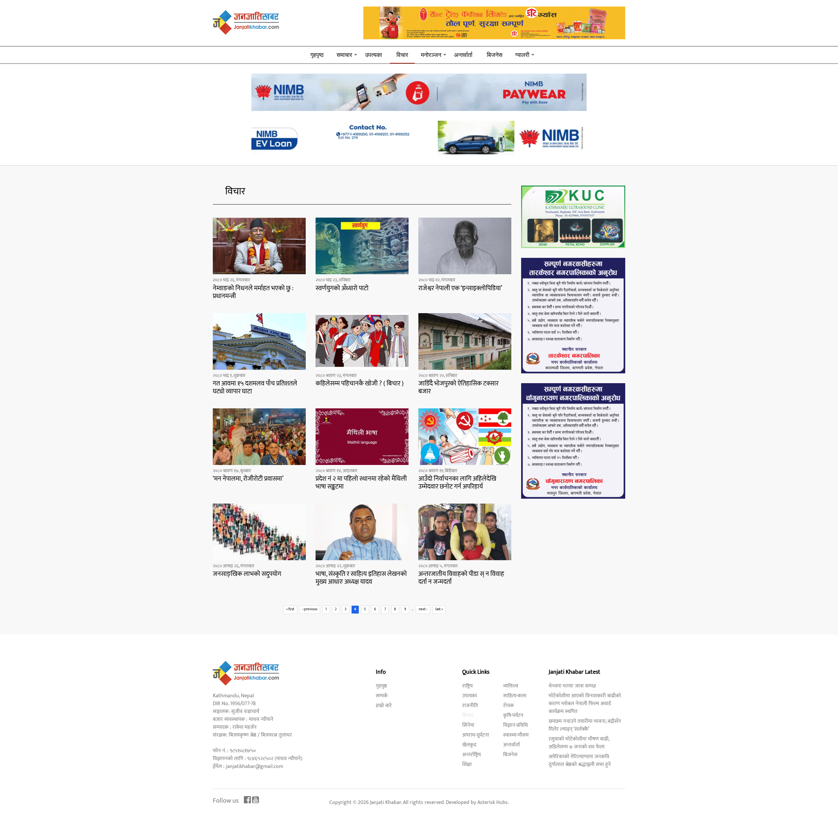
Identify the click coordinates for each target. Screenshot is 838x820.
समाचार (344, 55)
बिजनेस (494, 55)
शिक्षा (467, 764)
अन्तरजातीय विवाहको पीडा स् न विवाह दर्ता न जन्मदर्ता (461, 577)
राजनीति (470, 705)
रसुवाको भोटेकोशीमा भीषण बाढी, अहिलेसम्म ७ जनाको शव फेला (579, 743)
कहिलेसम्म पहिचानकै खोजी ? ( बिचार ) (360, 383)
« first (290, 609)
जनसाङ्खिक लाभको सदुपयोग (247, 573)
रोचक (508, 705)
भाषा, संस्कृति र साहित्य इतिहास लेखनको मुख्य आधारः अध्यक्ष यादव (361, 577)
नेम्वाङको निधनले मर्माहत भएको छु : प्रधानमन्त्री (253, 292)
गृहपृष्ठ (317, 55)
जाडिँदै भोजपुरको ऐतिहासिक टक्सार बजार (458, 387)
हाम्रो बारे (384, 705)
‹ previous (309, 609)
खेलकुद (469, 744)
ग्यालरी (522, 55)
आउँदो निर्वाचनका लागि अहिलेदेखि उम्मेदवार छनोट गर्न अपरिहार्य (457, 482)
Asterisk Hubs (492, 802)
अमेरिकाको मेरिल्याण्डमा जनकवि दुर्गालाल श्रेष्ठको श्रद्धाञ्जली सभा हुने (580, 760)
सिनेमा (468, 725)
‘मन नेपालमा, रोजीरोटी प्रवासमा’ (248, 478)
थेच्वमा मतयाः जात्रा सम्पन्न (572, 686)
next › (423, 609)
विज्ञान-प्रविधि (515, 725)
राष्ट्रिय (467, 686)
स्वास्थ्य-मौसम (516, 735)
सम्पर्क (382, 695)
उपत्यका (373, 55)
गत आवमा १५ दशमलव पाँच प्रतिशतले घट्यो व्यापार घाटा (255, 387)
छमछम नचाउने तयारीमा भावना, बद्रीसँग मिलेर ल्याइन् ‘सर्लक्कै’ (585, 725)
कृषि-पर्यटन (513, 715)
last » (439, 609)
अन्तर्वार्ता (463, 55)
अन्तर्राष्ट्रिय (471, 754)
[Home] (246, 21)
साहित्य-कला (514, 695)
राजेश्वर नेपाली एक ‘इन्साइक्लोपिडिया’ (460, 288)
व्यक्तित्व (510, 686)
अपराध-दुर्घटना (475, 735)
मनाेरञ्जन (431, 55)
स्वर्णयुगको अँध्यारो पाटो (342, 288)
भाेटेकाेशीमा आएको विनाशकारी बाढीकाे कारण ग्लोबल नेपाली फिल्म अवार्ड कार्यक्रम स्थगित (585, 703)
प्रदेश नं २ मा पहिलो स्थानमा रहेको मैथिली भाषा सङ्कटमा (361, 482)
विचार (402, 55)
